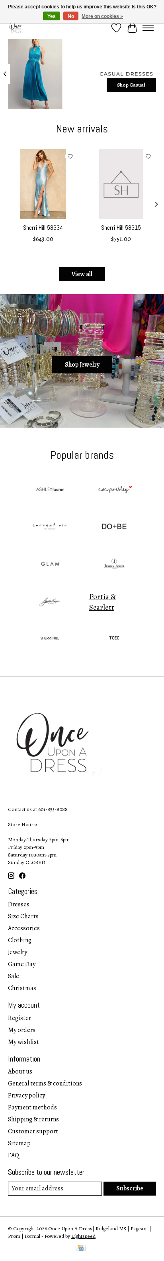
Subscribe (129, 1188)
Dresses (18, 904)
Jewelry (17, 952)
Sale (13, 976)
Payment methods (32, 1107)
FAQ (13, 1155)
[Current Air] (50, 527)
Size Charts (23, 916)
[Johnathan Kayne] (50, 602)
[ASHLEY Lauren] (50, 490)
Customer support (33, 1131)
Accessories (24, 928)
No (71, 16)
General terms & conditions (45, 1083)
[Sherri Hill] (50, 639)
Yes (51, 16)
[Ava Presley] (114, 490)
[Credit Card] (81, 1249)
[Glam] (50, 565)
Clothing (19, 940)
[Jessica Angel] (114, 565)
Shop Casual (131, 84)
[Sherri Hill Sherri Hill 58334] (43, 184)
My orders (21, 1030)
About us (20, 1071)
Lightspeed (83, 1236)
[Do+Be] (114, 527)
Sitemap (19, 1143)
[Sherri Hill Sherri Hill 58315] (121, 184)
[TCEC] (114, 639)
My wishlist (23, 1042)
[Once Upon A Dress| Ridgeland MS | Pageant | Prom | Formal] (16, 28)
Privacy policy (26, 1095)
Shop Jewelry (82, 364)
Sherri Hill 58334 (43, 227)
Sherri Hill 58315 (121, 227)
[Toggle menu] (148, 28)
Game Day (21, 964)
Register (19, 1018)
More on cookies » (102, 16)
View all (82, 274)
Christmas (22, 988)
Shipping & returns (33, 1119)
